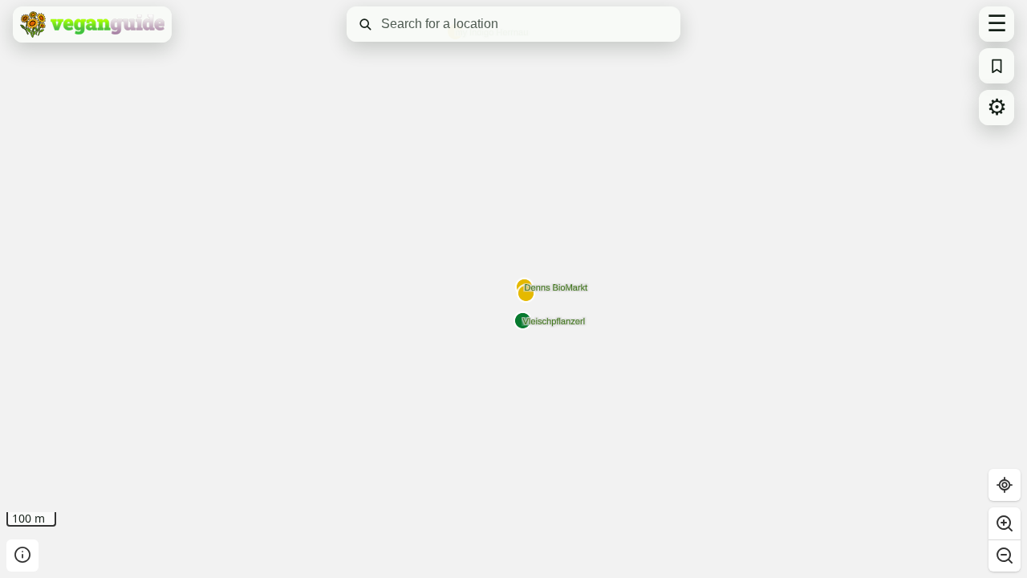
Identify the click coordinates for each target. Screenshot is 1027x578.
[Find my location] (1004, 485)
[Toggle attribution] (22, 555)
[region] (513, 289)
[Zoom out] (1004, 555)
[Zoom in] (1004, 523)
